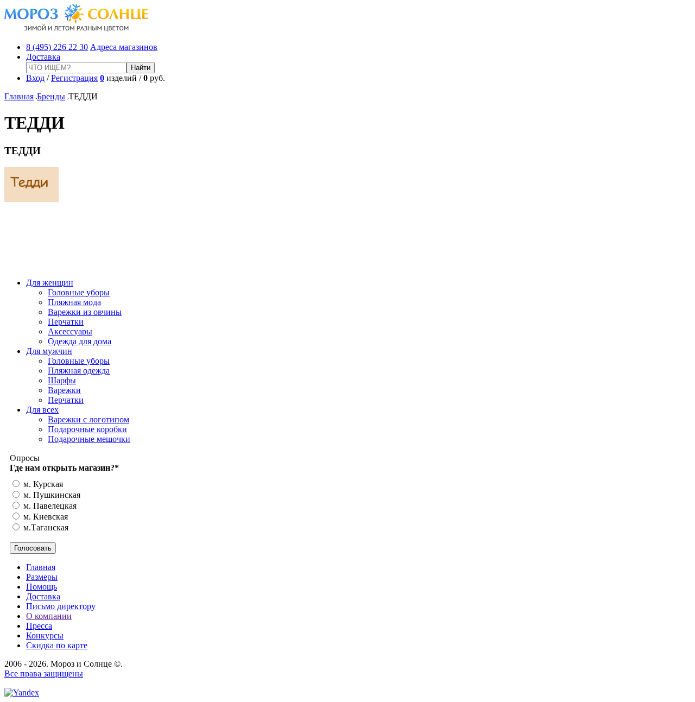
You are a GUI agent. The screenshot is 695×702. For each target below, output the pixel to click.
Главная (19, 96)
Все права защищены (43, 673)
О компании (49, 616)
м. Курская (42, 484)
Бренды (51, 96)
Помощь (41, 586)
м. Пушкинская (50, 494)
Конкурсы (45, 635)
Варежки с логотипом (88, 419)
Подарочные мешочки (89, 439)
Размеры (42, 576)
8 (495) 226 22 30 (57, 47)
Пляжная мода (74, 302)
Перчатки (66, 321)
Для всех (42, 409)
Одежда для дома (79, 341)
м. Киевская (44, 516)
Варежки (64, 390)
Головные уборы (79, 292)
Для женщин (49, 282)
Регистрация (74, 78)
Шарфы (62, 380)
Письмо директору (61, 606)
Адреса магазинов (123, 47)
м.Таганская (44, 527)
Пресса (39, 625)
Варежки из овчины (85, 312)
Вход (35, 78)
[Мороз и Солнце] (76, 28)
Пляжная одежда (79, 370)
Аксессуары (70, 331)
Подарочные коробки (87, 429)
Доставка (43, 56)
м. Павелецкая (49, 505)
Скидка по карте (56, 645)
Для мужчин (49, 351)
